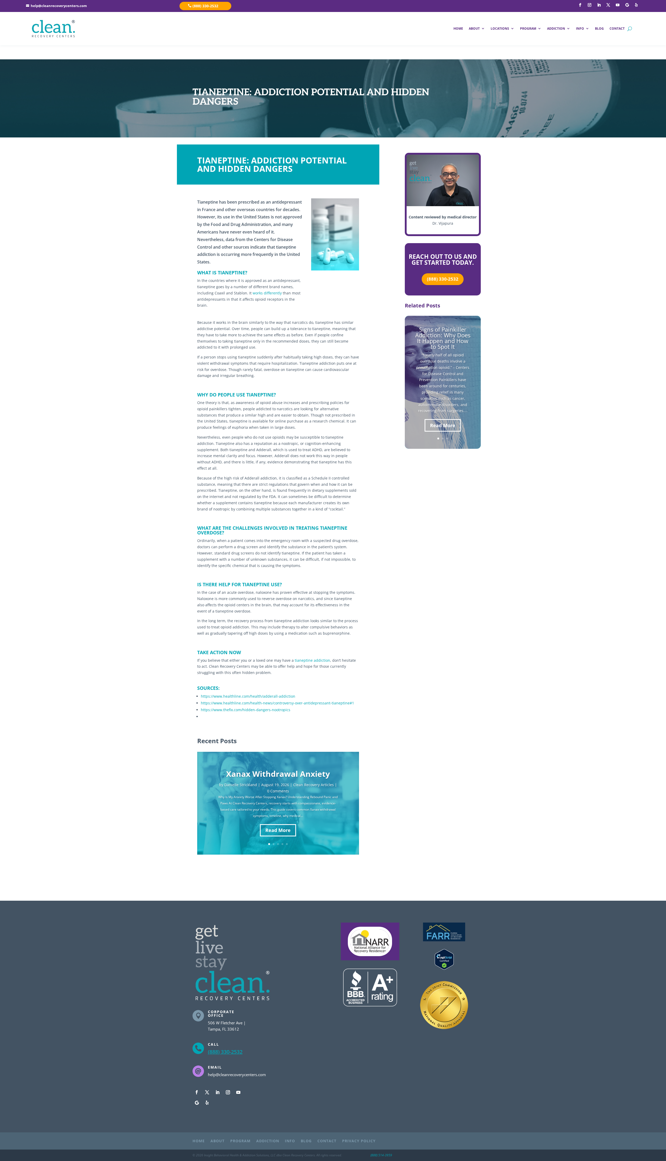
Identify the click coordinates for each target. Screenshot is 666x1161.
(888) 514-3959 (381, 1155)
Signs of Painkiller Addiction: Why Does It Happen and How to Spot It (442, 337)
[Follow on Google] (627, 5)
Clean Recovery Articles (313, 784)
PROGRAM (528, 28)
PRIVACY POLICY (359, 1141)
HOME (458, 28)
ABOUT (474, 28)
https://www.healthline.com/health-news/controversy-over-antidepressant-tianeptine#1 (277, 703)
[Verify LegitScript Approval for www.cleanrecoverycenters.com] (444, 968)
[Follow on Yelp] (636, 5)
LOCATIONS (500, 28)
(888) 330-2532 (205, 5)
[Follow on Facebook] (580, 5)
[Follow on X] (608, 5)
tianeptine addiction (312, 660)
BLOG (599, 28)
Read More (278, 830)
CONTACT (617, 28)
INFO (580, 28)
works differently (267, 293)
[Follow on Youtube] (617, 5)
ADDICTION (556, 28)
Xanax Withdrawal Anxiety (278, 773)
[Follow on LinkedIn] (599, 5)
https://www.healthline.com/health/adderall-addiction (248, 696)
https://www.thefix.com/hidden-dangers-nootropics (245, 709)
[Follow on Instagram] (589, 5)
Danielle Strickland (240, 784)
